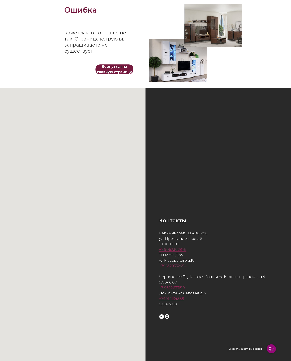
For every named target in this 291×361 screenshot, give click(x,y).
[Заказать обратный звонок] (271, 348)
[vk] (161, 316)
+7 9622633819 (172, 287)
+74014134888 (171, 298)
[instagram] (167, 316)
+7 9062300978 (172, 249)
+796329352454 (173, 266)
